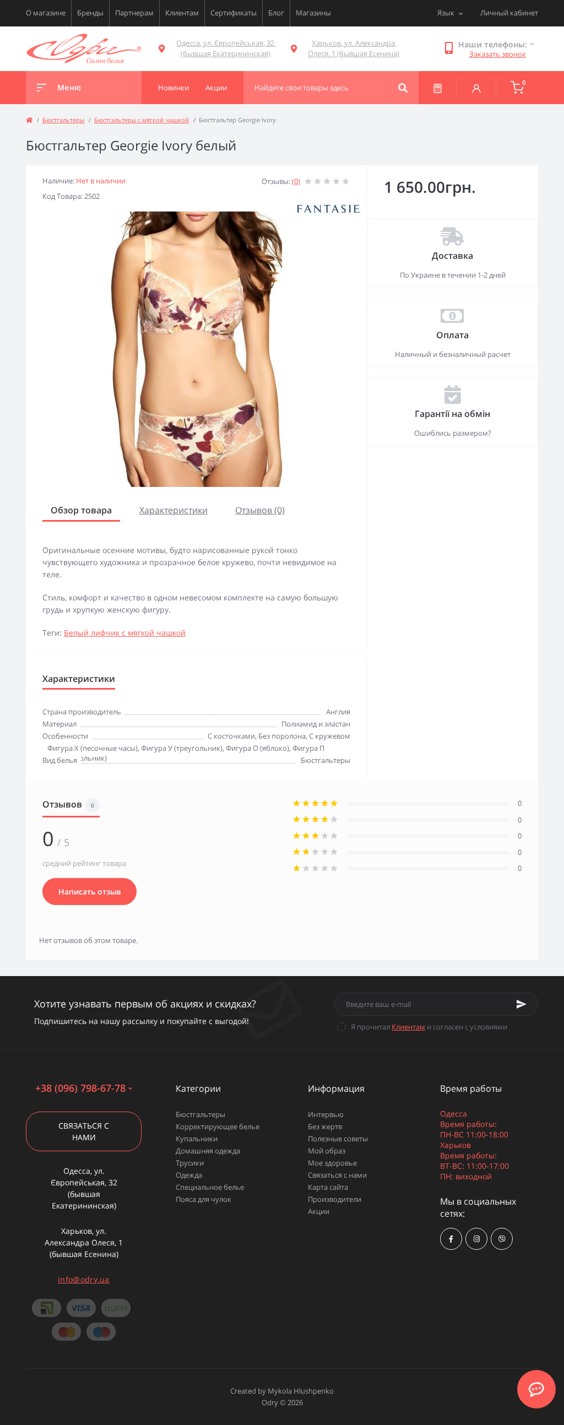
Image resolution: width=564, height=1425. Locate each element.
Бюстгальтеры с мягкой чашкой (141, 120)
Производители (334, 1199)
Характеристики (173, 510)
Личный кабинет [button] (509, 13)
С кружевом (329, 736)
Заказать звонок (497, 54)
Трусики (190, 1163)
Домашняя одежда (208, 1151)
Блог (276, 13)
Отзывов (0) (260, 510)
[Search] (403, 87)
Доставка (452, 256)
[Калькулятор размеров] (438, 87)
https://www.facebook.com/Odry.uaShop (451, 1239)
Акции (318, 1211)
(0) (296, 181)
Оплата (452, 335)
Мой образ (326, 1151)
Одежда (189, 1175)
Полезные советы (338, 1139)
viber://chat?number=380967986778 (502, 1239)
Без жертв (325, 1126)
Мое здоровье (332, 1163)
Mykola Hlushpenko (301, 1391)
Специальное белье (210, 1187)
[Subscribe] (521, 1004)
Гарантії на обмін (452, 414)
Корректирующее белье (217, 1126)
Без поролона (282, 736)
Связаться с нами (83, 1131)
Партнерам (134, 13)
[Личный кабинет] (476, 87)
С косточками (231, 736)
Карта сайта (328, 1187)
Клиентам (182, 13)
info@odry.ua (84, 1279)
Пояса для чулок (203, 1199)
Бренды (90, 13)
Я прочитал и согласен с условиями (429, 1026)
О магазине (46, 13)
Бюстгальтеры (63, 120)
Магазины (313, 13)
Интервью (326, 1114)
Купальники (197, 1139)
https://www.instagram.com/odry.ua (476, 1239)
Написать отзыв (89, 891)
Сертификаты (233, 13)
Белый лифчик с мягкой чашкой (125, 632)
